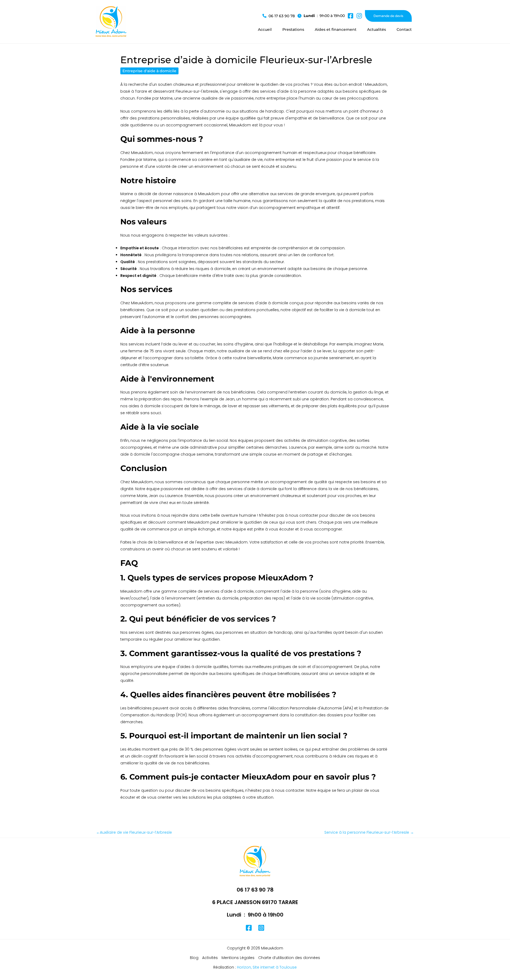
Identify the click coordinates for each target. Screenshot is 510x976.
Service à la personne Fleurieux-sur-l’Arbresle (369, 832)
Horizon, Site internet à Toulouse (267, 967)
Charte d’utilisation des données (289, 957)
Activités (210, 957)
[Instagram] (261, 927)
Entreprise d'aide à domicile (149, 71)
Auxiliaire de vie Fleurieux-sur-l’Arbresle (134, 832)
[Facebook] (248, 927)
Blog (194, 957)
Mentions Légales (238, 957)
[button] (278, 16)
